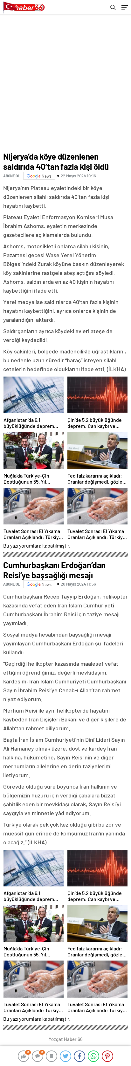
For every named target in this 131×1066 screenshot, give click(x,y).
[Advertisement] (65, 83)
